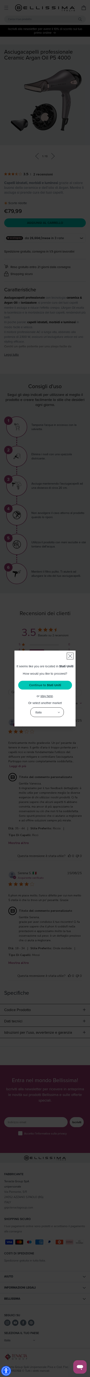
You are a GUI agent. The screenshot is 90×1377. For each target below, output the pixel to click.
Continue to (45, 685)
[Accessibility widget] (6, 1371)
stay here (46, 696)
